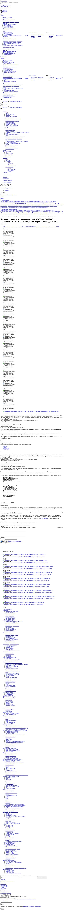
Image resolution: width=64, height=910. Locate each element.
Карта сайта (3, 882)
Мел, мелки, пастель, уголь (38, 212)
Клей (22, 204)
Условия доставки (4, 886)
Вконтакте (6, 190)
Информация (3, 884)
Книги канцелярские (29, 206)
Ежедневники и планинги (19, 201)
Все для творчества (39, 203)
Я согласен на (12, 541)
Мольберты (33, 213)
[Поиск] (1, 105)
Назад (7, 112)
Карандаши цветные (53, 212)
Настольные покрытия (12, 211)
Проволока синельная (30, 210)
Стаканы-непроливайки (22, 211)
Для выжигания (46, 210)
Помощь (2, 887)
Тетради (53, 204)
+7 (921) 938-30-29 (4, 6)
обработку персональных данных (15, 541)
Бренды (2, 889)
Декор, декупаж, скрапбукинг (42, 213)
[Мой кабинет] (1, 14)
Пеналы (56, 203)
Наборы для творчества (15, 213)
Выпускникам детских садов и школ (40, 201)
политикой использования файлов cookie (32, 906)
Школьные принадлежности (49, 203)
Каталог (7, 113)
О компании (10, 163)
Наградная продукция (20, 206)
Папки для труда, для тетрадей (14, 204)
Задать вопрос (6, 449)
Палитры (30, 212)
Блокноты (38, 206)
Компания (8, 160)
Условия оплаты (3, 885)
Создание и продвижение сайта (7, 898)
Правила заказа (6, 448)
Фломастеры (46, 212)
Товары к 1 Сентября (4, 201)
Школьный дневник (44, 204)
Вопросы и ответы (12, 169)
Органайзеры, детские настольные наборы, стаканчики (17, 207)
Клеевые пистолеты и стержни (34, 211)
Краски (42, 211)
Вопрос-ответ (3, 888)
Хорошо (2, 908)
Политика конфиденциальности (7, 881)
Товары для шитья (39, 210)
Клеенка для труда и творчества (7, 210)
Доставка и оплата (9, 153)
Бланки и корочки (29, 201)
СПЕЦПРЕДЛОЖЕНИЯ (19, 203)
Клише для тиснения (18, 210)
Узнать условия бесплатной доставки (8, 194)
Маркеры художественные (25, 213)
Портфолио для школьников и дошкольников (38, 207)
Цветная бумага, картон (23, 212)
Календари (11, 201)
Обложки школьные (44, 206)
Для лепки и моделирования (50, 211)
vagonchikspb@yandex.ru (5, 5)
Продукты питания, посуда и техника (38, 202)
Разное (50, 204)
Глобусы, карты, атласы (25, 202)
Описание (5, 446)
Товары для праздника (30, 203)
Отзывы (4, 447)
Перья (6, 211)
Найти (2, 904)
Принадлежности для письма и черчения (31, 204)
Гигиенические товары (9, 203)
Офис (35, 206)
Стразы (24, 210)
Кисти (17, 212)
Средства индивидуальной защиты (12, 202)
